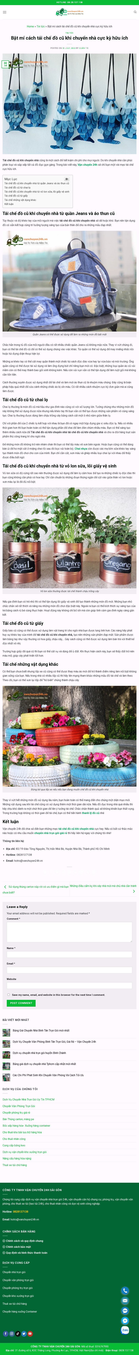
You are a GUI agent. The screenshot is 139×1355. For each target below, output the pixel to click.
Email (11, 963)
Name (11, 948)
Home (30, 26)
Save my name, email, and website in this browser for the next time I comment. (58, 995)
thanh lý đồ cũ (90, 813)
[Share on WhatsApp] (45, 872)
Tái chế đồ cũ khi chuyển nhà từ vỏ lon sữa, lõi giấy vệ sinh (36, 191)
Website (11, 979)
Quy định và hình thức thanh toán (26, 1252)
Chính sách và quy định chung (24, 1241)
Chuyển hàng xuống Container (20, 1311)
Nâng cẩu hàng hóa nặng (17, 1158)
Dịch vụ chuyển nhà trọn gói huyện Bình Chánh (39, 1053)
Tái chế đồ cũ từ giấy (16, 195)
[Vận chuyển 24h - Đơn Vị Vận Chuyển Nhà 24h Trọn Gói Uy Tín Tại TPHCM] (69, 12)
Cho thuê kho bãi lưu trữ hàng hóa (22, 1132)
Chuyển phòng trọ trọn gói (18, 1288)
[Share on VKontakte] (75, 872)
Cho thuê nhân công (14, 1139)
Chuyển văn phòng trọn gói (18, 1280)
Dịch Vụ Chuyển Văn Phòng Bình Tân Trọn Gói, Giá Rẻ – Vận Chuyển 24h (54, 1041)
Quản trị (83, 48)
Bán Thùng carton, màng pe (18, 1119)
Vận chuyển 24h (87, 164)
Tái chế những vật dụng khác (20, 200)
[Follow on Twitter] (24, 1334)
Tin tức (41, 26)
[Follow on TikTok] (18, 1334)
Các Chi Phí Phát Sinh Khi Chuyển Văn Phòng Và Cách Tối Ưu (48, 1075)
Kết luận (9, 204)
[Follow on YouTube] (30, 1334)
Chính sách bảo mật (18, 1246)
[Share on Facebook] (51, 872)
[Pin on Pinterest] (69, 872)
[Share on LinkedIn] (82, 872)
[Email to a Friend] (63, 872)
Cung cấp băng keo (14, 1145)
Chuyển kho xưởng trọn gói (18, 1296)
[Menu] (5, 12)
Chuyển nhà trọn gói (14, 1272)
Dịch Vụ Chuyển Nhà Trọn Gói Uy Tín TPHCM (28, 1099)
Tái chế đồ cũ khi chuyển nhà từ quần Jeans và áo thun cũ (36, 183)
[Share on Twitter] (57, 872)
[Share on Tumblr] (88, 872)
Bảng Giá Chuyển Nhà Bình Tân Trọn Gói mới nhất (41, 1030)
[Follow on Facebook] (5, 1334)
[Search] (135, 12)
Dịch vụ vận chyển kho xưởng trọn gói (24, 1152)
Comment (13, 918)
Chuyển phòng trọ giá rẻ (16, 1112)
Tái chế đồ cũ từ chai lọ (17, 187)
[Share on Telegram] (94, 872)
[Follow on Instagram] (12, 1334)
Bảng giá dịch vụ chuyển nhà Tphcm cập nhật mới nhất (44, 1064)
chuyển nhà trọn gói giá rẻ (50, 833)
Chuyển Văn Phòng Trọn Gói (19, 1106)
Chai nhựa (81, 448)
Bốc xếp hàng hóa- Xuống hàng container (26, 1125)
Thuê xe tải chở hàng (15, 1165)
